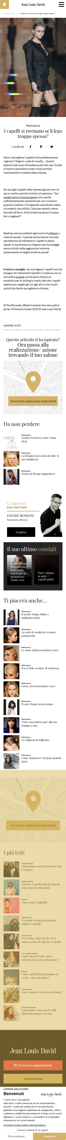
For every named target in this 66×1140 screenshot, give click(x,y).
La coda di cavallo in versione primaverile (38, 634)
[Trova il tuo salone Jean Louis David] (4, 4)
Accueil (7, 13)
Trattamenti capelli (53, 330)
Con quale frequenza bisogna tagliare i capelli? (38, 922)
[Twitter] (52, 147)
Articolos (14, 13)
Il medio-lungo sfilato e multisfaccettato (35, 616)
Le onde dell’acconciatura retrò (39, 650)
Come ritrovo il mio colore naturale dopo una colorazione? (40, 958)
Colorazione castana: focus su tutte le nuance (41, 868)
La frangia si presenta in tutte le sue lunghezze (40, 457)
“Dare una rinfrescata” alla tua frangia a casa (39, 723)
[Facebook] (30, 147)
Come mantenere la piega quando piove (41, 759)
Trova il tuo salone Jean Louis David (33, 401)
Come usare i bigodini (34, 902)
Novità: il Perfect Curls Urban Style (38, 439)
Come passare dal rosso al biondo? (41, 992)
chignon (53, 233)
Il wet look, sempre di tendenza (40, 668)
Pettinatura (8, 330)
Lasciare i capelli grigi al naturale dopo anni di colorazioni (40, 886)
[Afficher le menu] (61, 4)
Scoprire (21, 532)
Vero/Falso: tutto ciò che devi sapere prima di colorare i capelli (41, 940)
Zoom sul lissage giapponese (38, 473)
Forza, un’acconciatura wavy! (38, 686)
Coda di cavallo (29, 330)
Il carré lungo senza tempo (37, 704)
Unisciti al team (33, 1078)
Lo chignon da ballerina (35, 740)
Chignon (18, 330)
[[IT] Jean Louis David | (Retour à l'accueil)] (33, 4)
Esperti (40, 330)
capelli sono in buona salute (20, 197)
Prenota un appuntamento (35, 1065)
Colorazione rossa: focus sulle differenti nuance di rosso (39, 1011)
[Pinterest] (41, 147)
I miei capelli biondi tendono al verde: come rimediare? (39, 976)
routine (19, 276)
